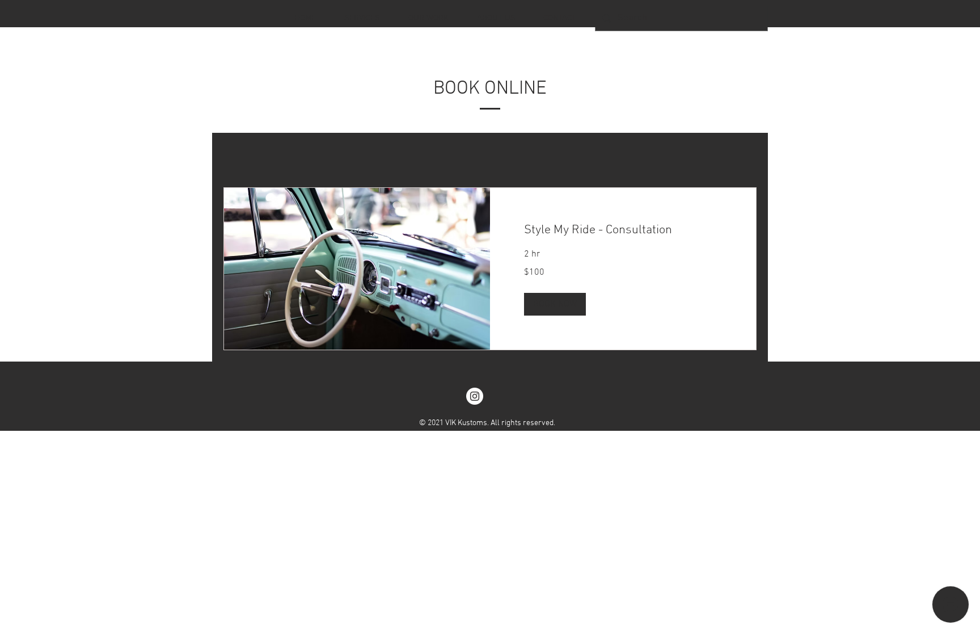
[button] (555, 304)
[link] (623, 230)
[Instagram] (474, 396)
